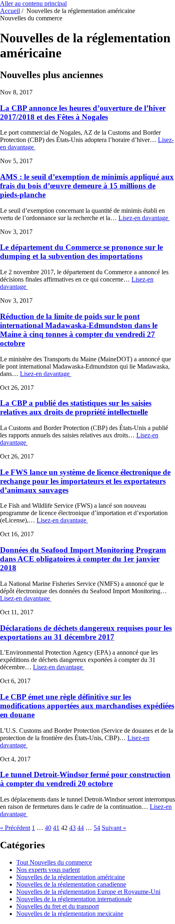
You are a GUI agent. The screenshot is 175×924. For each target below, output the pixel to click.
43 (72, 827)
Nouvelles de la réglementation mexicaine (69, 913)
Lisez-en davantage (144, 217)
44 (80, 827)
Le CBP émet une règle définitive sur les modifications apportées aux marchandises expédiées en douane (87, 705)
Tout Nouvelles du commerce (54, 862)
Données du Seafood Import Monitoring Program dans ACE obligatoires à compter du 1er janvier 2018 (83, 559)
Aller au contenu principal (33, 3)
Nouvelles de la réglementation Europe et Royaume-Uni (88, 891)
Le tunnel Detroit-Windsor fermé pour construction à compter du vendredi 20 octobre (85, 779)
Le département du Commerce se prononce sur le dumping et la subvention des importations (81, 251)
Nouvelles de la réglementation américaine (70, 877)
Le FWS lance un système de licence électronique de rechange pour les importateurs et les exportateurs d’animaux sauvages (85, 481)
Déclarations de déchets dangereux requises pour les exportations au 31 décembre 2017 (86, 632)
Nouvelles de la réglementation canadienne (71, 884)
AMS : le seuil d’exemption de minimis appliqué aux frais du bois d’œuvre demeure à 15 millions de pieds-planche (87, 186)
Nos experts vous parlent (48, 869)
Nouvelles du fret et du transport (57, 906)
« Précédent (15, 827)
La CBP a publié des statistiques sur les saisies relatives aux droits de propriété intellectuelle (75, 407)
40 (48, 827)
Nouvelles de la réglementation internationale (74, 899)
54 (97, 827)
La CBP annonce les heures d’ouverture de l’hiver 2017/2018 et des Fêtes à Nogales (83, 112)
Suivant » (114, 827)
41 (56, 827)
